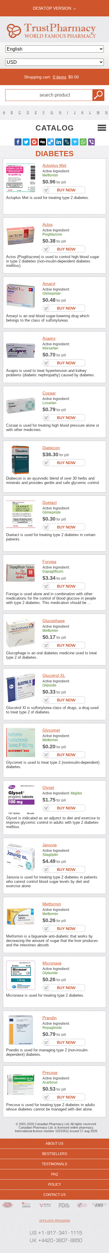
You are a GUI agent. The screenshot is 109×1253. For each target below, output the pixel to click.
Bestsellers (54, 1154)
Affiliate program (54, 1220)
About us (54, 1144)
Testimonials (54, 1164)
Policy (54, 1184)
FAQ (54, 1174)
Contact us (54, 1195)
